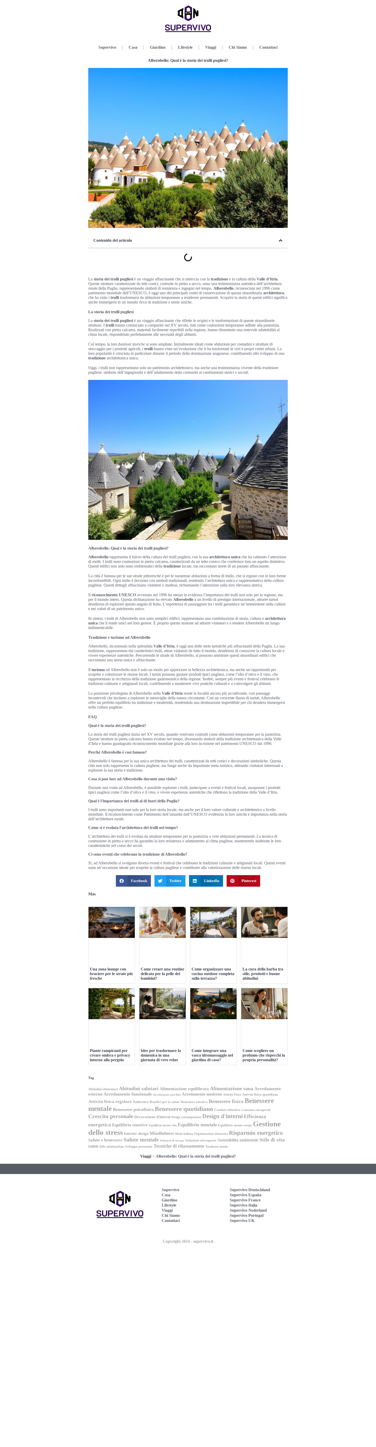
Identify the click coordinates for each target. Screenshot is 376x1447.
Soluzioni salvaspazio (200, 1140)
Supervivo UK (242, 1220)
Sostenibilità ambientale (237, 1140)
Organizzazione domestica (211, 1134)
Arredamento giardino (167, 1094)
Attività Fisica (232, 1094)
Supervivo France (245, 1200)
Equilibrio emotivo (130, 1124)
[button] (281, 240)
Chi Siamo (238, 47)
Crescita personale (110, 1116)
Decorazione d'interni (152, 1117)
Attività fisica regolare (110, 1101)
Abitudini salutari (139, 1088)
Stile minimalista (111, 1146)
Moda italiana (184, 1134)
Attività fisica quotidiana (260, 1094)
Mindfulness (162, 1133)
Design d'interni (222, 1116)
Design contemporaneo (186, 1117)
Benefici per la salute (165, 1102)
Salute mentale (141, 1140)
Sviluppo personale (138, 1146)
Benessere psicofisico (133, 1109)
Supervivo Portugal (246, 1215)
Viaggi (210, 47)
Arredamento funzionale (128, 1094)
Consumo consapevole (256, 1110)
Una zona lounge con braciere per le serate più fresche (111, 973)
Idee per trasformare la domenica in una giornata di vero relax (161, 1055)
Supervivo (107, 47)
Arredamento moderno (202, 1094)
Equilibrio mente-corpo (235, 1125)
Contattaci (268, 47)
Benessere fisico (226, 1101)
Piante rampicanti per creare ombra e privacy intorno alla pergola (110, 1055)
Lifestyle (185, 47)
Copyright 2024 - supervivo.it (188, 1241)
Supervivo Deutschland (250, 1190)
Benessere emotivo (194, 1102)
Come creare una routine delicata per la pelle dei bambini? (162, 973)
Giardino (157, 47)
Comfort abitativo (227, 1110)
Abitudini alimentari (103, 1089)
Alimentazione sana (231, 1088)
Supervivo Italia (243, 1205)
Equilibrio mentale (197, 1124)
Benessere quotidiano (184, 1108)
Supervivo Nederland (248, 1210)
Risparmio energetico (256, 1132)
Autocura (141, 1102)
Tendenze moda (216, 1146)
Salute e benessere (105, 1140)
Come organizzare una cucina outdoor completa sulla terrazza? (213, 973)
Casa (133, 47)
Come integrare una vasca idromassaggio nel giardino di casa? (212, 1055)
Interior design (136, 1133)
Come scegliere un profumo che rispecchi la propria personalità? (263, 1055)
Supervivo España (245, 1195)
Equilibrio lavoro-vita (163, 1125)
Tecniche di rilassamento (178, 1146)
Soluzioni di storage (172, 1140)
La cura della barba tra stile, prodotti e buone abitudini (262, 973)
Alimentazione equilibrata (184, 1088)
